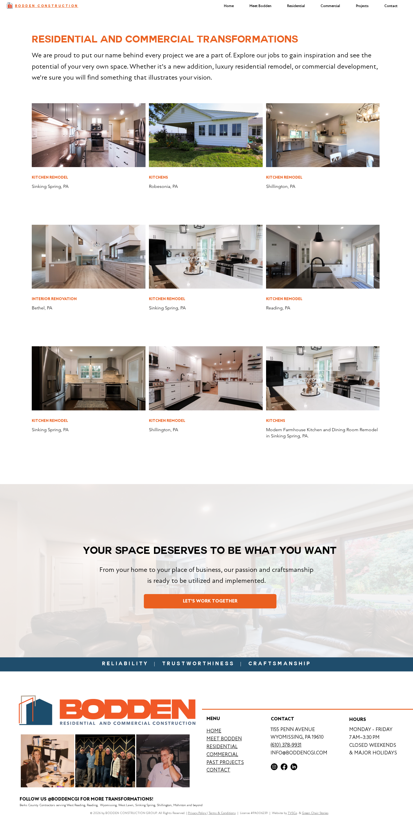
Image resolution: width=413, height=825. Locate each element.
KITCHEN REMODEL (50, 177)
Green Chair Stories (315, 813)
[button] (362, 6)
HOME (213, 731)
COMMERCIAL (222, 754)
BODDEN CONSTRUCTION (46, 6)
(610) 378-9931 (286, 745)
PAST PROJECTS (225, 762)
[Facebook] (284, 766)
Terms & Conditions (222, 813)
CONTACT (218, 770)
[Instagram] (274, 766)
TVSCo (292, 813)
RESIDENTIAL (222, 746)
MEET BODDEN (224, 739)
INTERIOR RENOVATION (54, 298)
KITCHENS (158, 177)
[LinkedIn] (294, 766)
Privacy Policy (197, 813)
